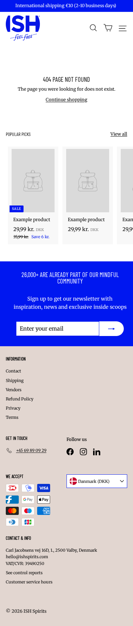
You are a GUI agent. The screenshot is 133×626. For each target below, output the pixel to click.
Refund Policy (19, 398)
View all (118, 134)
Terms (12, 417)
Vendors (13, 389)
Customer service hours (29, 581)
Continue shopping (66, 100)
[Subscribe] (111, 328)
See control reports (24, 572)
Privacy (13, 408)
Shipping (15, 380)
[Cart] (108, 28)
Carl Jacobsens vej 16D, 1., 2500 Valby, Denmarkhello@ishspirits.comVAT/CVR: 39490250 (51, 557)
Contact (13, 370)
